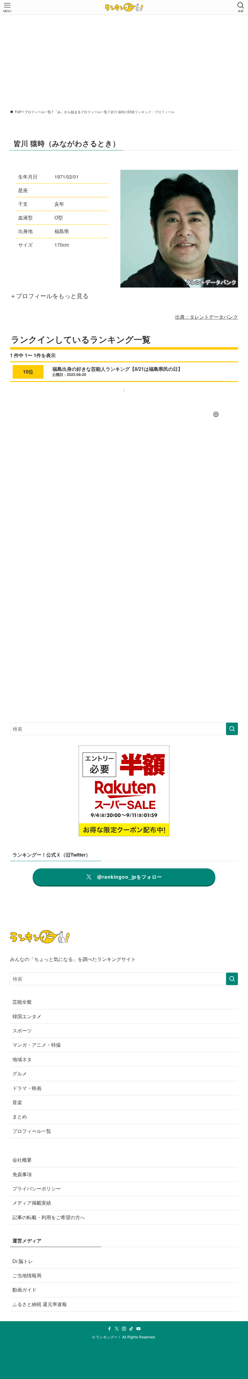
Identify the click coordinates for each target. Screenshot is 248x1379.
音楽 (17, 1102)
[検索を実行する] (232, 728)
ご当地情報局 (26, 1275)
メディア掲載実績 (31, 1202)
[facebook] (109, 1328)
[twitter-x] (116, 1328)
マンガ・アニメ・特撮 (36, 1044)
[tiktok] (131, 1328)
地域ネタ (22, 1059)
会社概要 (22, 1159)
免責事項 (22, 1174)
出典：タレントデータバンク (206, 316)
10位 (28, 371)
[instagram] (124, 1328)
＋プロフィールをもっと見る (49, 295)
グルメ (19, 1073)
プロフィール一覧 (31, 1130)
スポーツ (22, 1030)
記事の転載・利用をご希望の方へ (48, 1217)
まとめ (19, 1116)
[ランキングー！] (124, 7)
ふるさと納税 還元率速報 (39, 1304)
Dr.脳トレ (22, 1261)
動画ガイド (24, 1289)
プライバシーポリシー (36, 1188)
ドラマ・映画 (26, 1087)
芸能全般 (22, 1001)
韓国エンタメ (26, 1016)
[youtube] (138, 1328)
